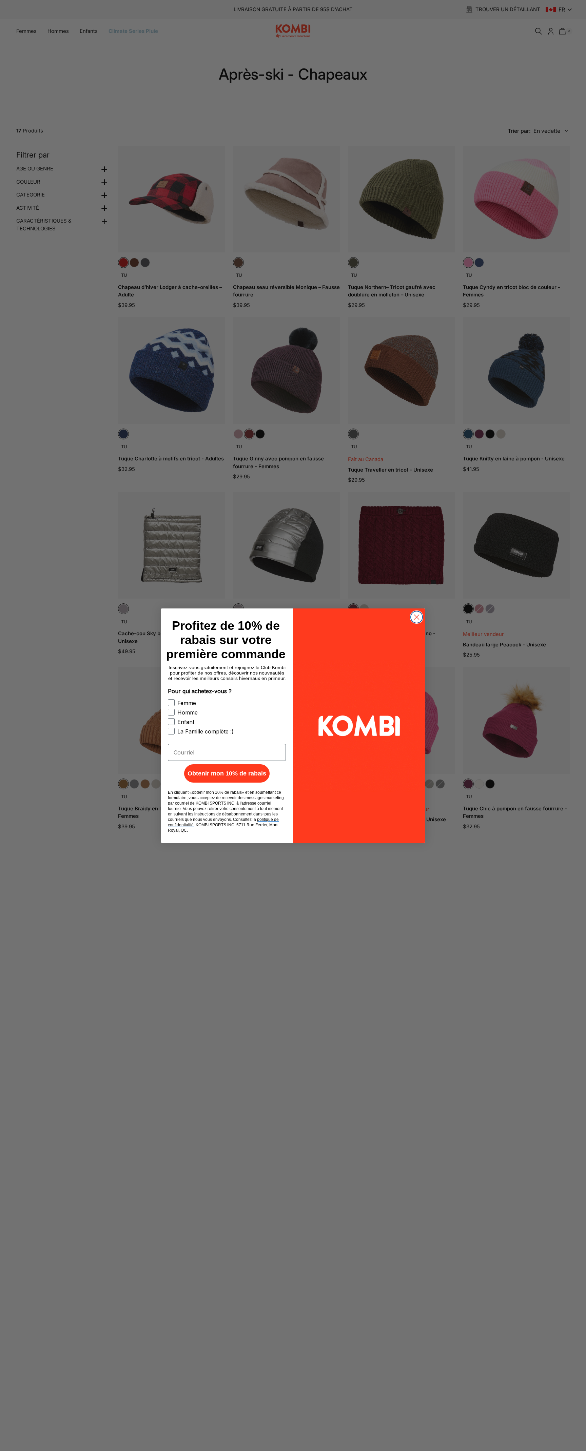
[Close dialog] (417, 617)
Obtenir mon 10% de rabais (227, 773)
